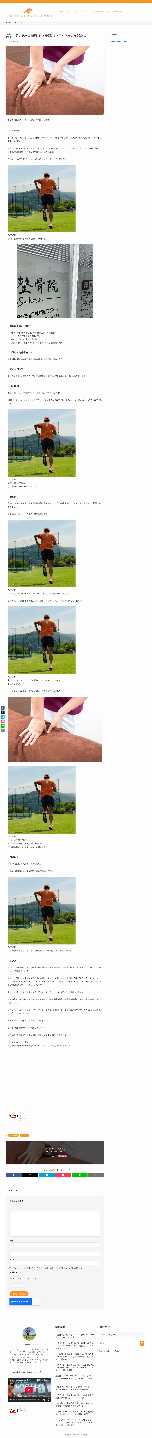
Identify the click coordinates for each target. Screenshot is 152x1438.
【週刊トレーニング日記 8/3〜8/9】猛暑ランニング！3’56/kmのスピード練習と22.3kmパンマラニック (74, 1345)
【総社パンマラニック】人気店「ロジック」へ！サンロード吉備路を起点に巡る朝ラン (74, 1388)
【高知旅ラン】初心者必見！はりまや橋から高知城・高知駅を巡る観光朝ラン (74, 1404)
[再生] (11, 1399)
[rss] (141, 1)
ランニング (24, 1135)
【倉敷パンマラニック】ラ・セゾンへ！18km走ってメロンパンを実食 (74, 1336)
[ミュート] (44, 1399)
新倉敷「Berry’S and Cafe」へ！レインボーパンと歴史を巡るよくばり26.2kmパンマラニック (74, 1378)
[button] (14, 1175)
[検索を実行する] (142, 1343)
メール (13, 1250)
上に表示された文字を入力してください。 (25, 1278)
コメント (14, 1209)
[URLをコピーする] (96, 1175)
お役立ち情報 (13, 1135)
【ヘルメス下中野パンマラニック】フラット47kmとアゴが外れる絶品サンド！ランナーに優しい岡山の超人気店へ (74, 1422)
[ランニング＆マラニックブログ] (29, 12)
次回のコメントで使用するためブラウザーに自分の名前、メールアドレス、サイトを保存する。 (47, 1268)
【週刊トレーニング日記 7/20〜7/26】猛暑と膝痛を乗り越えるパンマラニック (74, 1396)
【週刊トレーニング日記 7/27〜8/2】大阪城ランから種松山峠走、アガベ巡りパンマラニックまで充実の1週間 (75, 1367)
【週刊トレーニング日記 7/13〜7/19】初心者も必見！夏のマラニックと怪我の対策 (74, 1413)
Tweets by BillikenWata (118, 41)
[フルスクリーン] (47, 1399)
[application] (29, 1390)
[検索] (144, 1)
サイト (12, 1259)
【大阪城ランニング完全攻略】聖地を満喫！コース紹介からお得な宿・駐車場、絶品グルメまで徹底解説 (74, 1356)
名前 (12, 1241)
